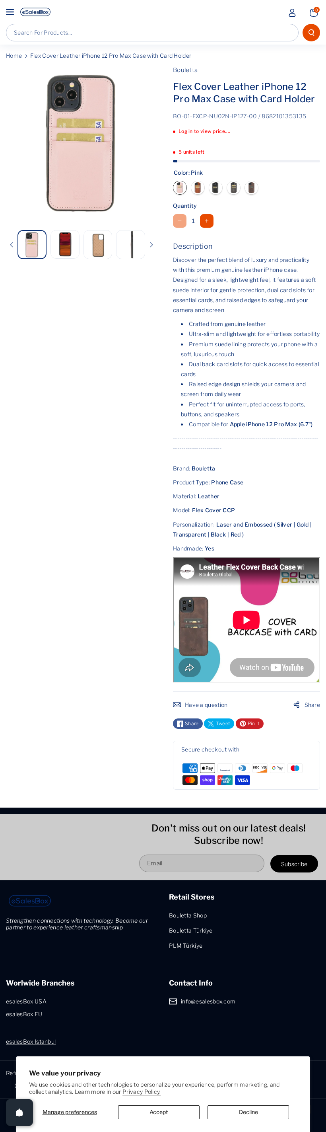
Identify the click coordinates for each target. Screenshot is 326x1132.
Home (14, 55)
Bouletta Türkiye (191, 930)
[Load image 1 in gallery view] (32, 244)
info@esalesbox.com (208, 1001)
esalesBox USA (26, 1001)
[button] (11, 12)
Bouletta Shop (188, 915)
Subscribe (294, 864)
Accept (158, 1112)
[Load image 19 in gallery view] (130, 244)
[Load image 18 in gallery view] (98, 244)
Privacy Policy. (141, 1091)
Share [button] (312, 704)
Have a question (206, 704)
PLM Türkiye (185, 945)
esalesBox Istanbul (31, 1041)
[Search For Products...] (311, 32)
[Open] (19, 1112)
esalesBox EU (24, 1014)
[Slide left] (11, 244)
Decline (248, 1112)
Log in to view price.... (204, 131)
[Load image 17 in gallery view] (65, 244)
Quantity (185, 205)
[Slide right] (151, 244)
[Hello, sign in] (292, 12)
